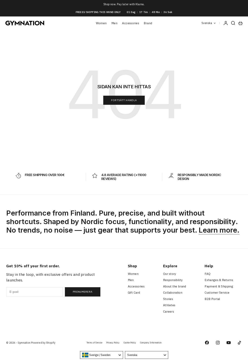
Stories (168, 299)
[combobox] (101, 355)
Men (114, 23)
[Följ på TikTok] (239, 342)
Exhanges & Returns (219, 280)
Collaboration (172, 292)
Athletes (169, 305)
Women (101, 23)
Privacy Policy (113, 342)
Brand (148, 23)
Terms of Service (94, 342)
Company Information (151, 342)
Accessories (130, 23)
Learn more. (219, 230)
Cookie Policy (129, 342)
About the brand (174, 286)
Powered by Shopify (43, 342)
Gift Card (134, 292)
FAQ (207, 274)
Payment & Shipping (219, 286)
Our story (169, 274)
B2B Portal (212, 299)
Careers (168, 311)
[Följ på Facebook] (207, 342)
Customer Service (217, 292)
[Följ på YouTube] (228, 342)
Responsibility (173, 280)
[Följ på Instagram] (217, 342)
